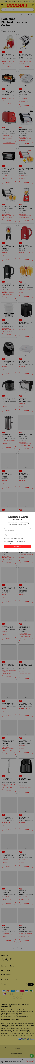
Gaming (9, 543)
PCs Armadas (21, 541)
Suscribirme (17, 546)
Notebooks (10, 541)
